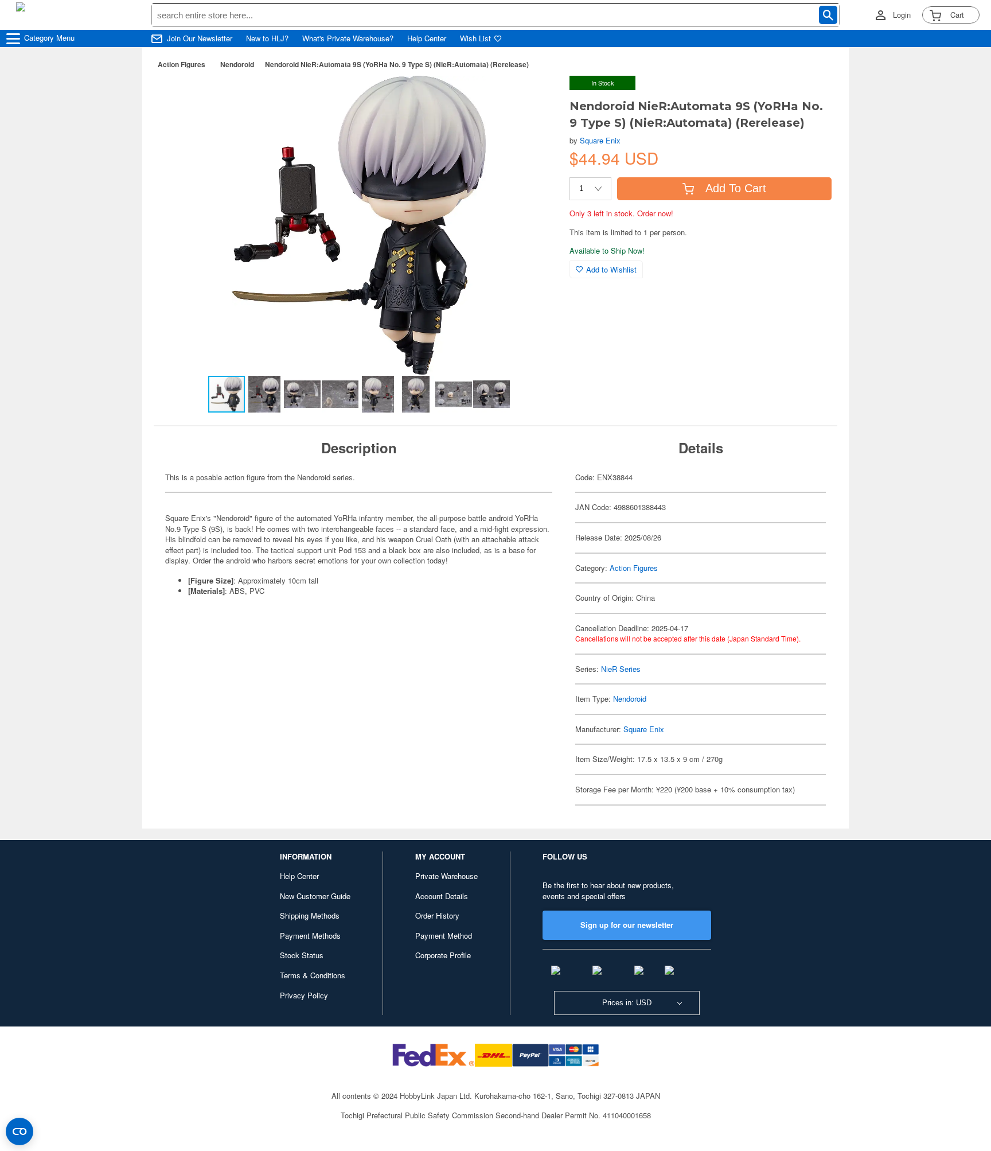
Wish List (475, 38)
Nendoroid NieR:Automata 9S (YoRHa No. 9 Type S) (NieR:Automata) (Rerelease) (397, 64)
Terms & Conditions (312, 975)
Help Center (426, 38)
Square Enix (600, 140)
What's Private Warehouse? (347, 38)
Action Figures (181, 64)
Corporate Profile (443, 955)
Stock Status (301, 955)
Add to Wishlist (611, 269)
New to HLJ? (267, 38)
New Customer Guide (315, 896)
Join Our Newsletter (199, 38)
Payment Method (443, 935)
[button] (537, 96)
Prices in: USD (626, 1002)
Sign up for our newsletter (626, 924)
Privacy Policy (304, 995)
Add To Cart (735, 188)
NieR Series (621, 668)
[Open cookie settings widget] (19, 1131)
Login (902, 15)
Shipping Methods (310, 915)
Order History (437, 915)
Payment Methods (310, 935)
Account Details (441, 896)
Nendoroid (237, 64)
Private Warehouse (446, 875)
